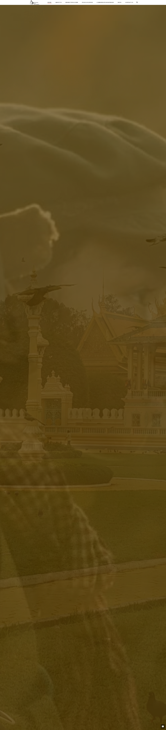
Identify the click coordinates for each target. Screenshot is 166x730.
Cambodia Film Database (105, 2)
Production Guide (71, 2)
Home (49, 2)
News (119, 2)
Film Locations (87, 2)
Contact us (129, 2)
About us (58, 2)
